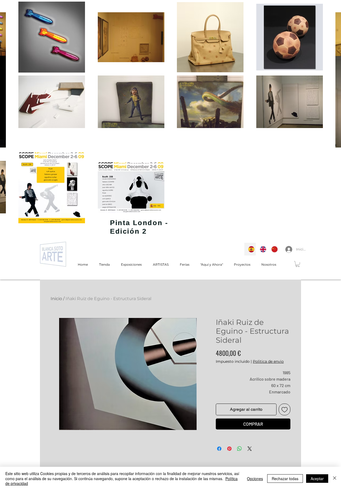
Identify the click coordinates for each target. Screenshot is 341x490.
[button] (297, 264)
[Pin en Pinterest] (229, 448)
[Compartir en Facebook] (219, 448)
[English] (261, 249)
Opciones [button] (255, 478)
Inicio (56, 298)
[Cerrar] (334, 478)
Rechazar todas (285, 478)
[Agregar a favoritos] (284, 409)
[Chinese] (273, 249)
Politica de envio (268, 361)
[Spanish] (250, 249)
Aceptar (317, 478)
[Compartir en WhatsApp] (239, 448)
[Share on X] (249, 448)
